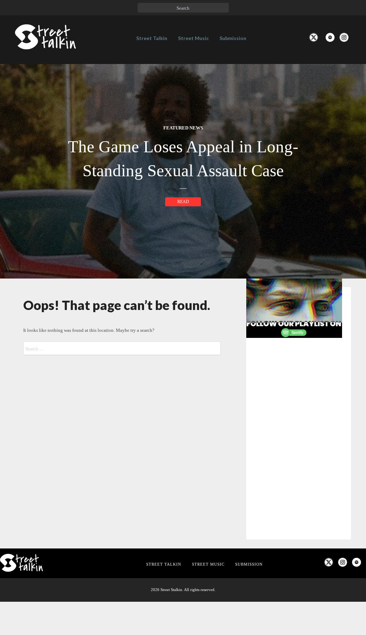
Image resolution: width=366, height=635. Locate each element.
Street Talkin (151, 38)
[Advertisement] (298, 525)
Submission (232, 38)
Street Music (193, 38)
